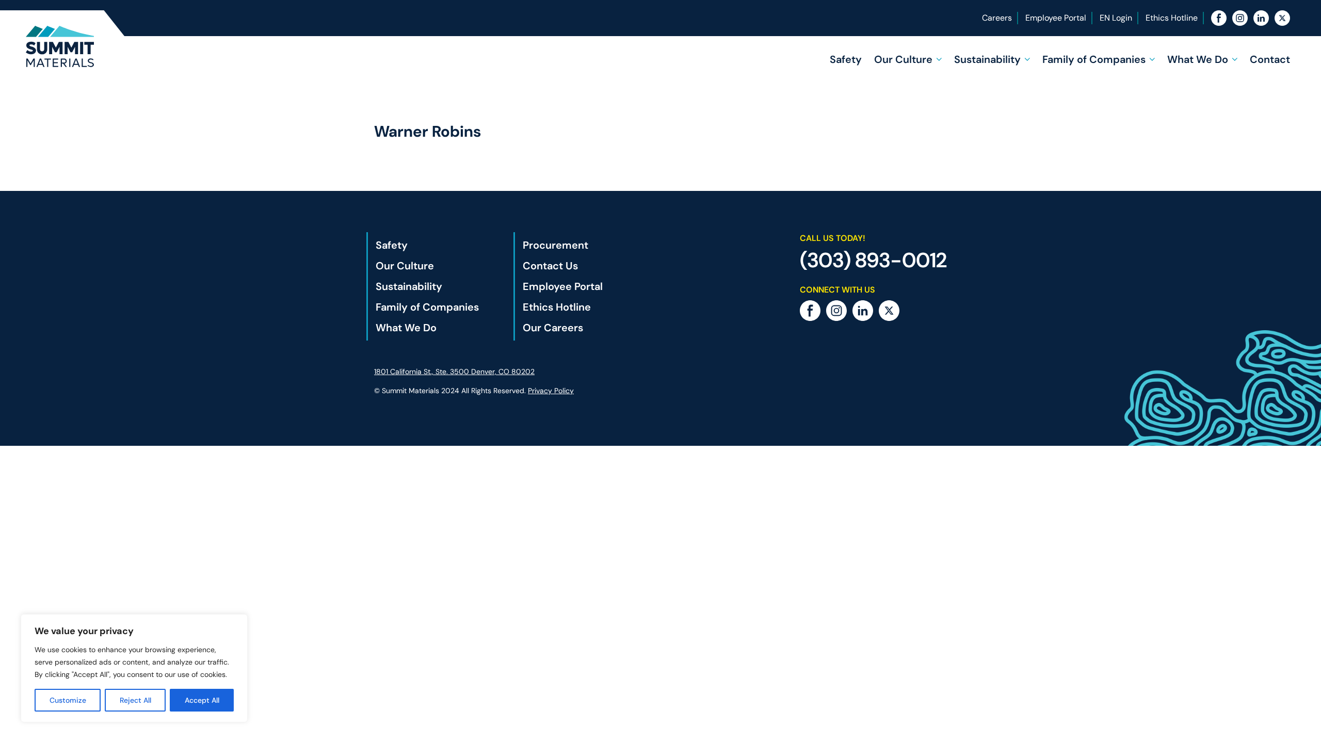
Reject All (135, 700)
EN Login (1116, 17)
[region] (134, 668)
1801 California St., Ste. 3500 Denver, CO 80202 (454, 371)
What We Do (1197, 59)
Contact (1270, 59)
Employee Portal (1055, 17)
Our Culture (903, 59)
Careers (997, 17)
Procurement (555, 245)
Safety (846, 59)
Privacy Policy (551, 390)
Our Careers (553, 327)
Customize (68, 700)
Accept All (202, 700)
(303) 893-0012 (873, 260)
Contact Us (550, 265)
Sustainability (987, 59)
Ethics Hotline (1172, 17)
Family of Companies (1094, 59)
